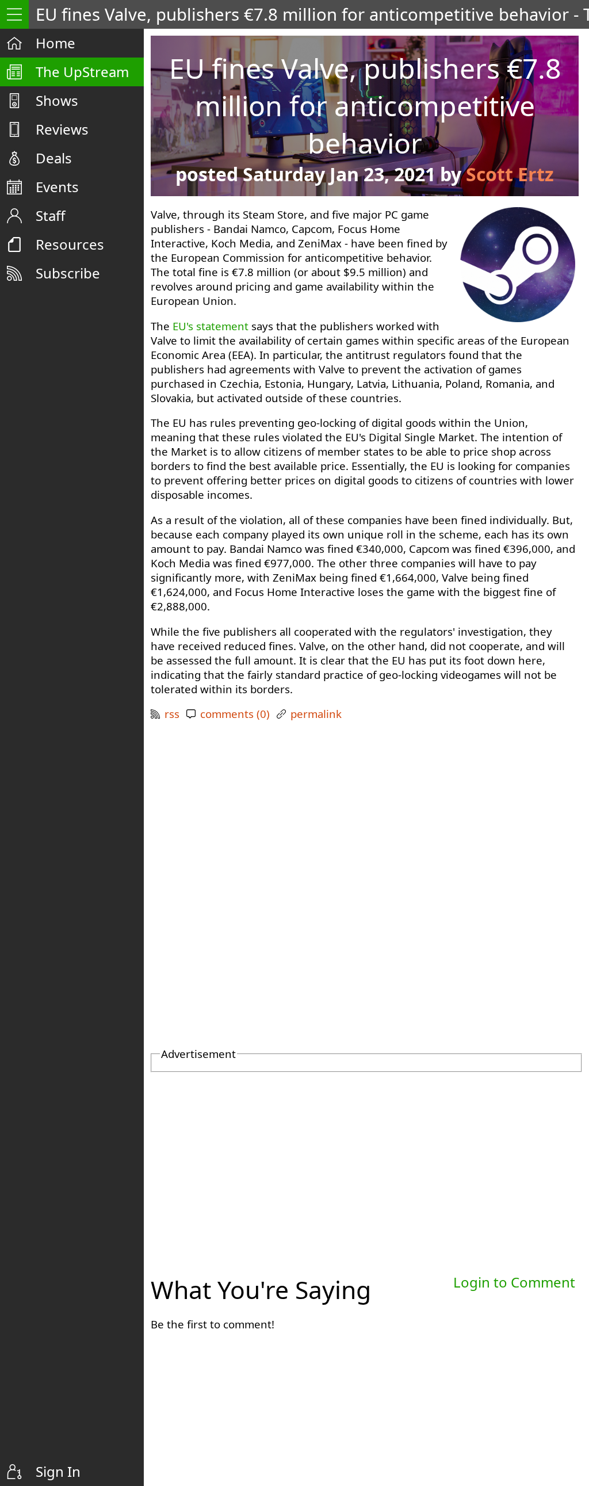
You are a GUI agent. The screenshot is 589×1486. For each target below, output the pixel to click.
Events (57, 186)
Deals (54, 157)
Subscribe (68, 272)
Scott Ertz (510, 174)
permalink (316, 713)
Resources (70, 244)
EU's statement (210, 326)
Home (55, 42)
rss (172, 713)
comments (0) (235, 713)
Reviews (62, 129)
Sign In (58, 1471)
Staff (51, 215)
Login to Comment (514, 1282)
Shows (57, 100)
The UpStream (82, 71)
